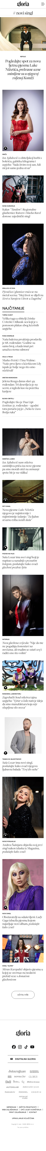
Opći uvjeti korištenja (31, 1109)
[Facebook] (14, 1047)
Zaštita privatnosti (28, 1107)
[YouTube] (32, 1046)
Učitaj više (23, 994)
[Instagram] (20, 1047)
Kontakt (33, 1112)
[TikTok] (26, 1047)
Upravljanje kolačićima (23, 1118)
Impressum (11, 1107)
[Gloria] (23, 4)
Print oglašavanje (17, 1112)
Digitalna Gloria (25, 1059)
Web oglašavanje (10, 1109)
